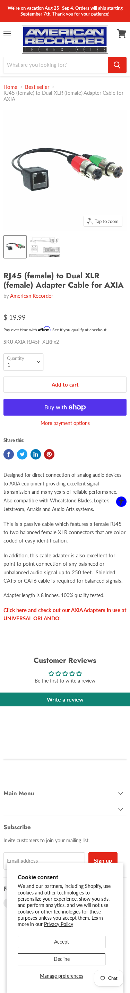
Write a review (65, 699)
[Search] (117, 65)
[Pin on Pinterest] (49, 454)
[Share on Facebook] (8, 454)
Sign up (103, 860)
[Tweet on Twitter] (22, 454)
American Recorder (31, 296)
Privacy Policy (58, 924)
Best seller (37, 87)
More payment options (65, 423)
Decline (62, 959)
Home (10, 87)
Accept (61, 942)
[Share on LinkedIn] (36, 454)
